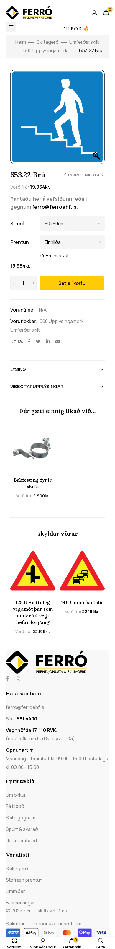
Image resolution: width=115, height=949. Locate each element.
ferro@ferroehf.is (54, 206)
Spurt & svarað (22, 829)
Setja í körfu (72, 283)
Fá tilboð (15, 806)
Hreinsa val (57, 255)
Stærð (17, 223)
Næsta (92, 174)
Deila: (16, 341)
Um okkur (16, 795)
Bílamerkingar (20, 902)
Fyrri (73, 174)
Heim (20, 42)
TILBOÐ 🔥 (76, 29)
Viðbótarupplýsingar (36, 386)
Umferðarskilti (84, 42)
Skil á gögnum (20, 817)
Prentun (19, 242)
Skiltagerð (48, 42)
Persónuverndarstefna (58, 923)
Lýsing (18, 369)
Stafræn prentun (24, 880)
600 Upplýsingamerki (45, 50)
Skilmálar (15, 923)
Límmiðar (15, 891)
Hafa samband (21, 840)
